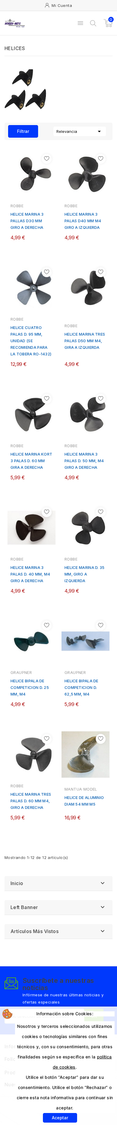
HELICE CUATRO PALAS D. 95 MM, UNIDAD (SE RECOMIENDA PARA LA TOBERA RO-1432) (30, 340)
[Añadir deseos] (47, 159)
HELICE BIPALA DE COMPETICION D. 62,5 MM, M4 (81, 687)
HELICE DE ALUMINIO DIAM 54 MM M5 (84, 800)
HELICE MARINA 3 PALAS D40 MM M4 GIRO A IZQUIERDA (82, 221)
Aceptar (60, 1117)
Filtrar (18, 129)
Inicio (16, 883)
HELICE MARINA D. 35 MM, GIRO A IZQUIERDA (84, 574)
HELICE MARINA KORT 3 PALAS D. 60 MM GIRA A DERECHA (31, 461)
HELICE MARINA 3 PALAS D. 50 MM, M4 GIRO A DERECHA (84, 461)
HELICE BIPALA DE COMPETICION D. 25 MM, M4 (29, 687)
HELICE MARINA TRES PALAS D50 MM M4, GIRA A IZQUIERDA (84, 341)
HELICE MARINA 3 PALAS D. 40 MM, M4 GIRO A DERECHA (30, 574)
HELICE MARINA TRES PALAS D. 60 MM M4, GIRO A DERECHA (30, 801)
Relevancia (79, 131)
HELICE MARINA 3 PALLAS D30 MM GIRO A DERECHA (27, 221)
